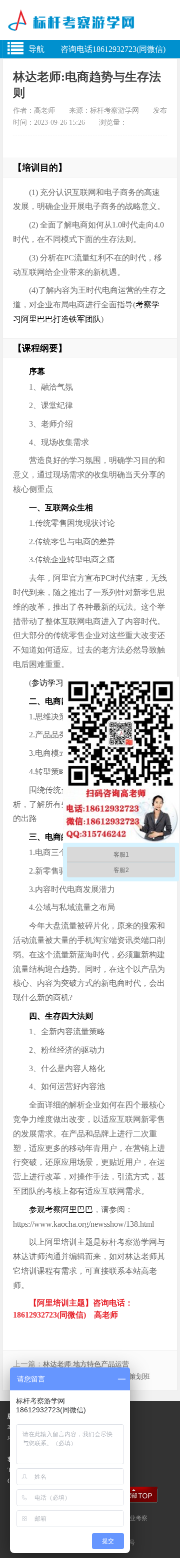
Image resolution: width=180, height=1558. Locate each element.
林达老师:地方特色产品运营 (86, 1364)
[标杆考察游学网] (90, 24)
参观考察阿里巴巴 (61, 1209)
